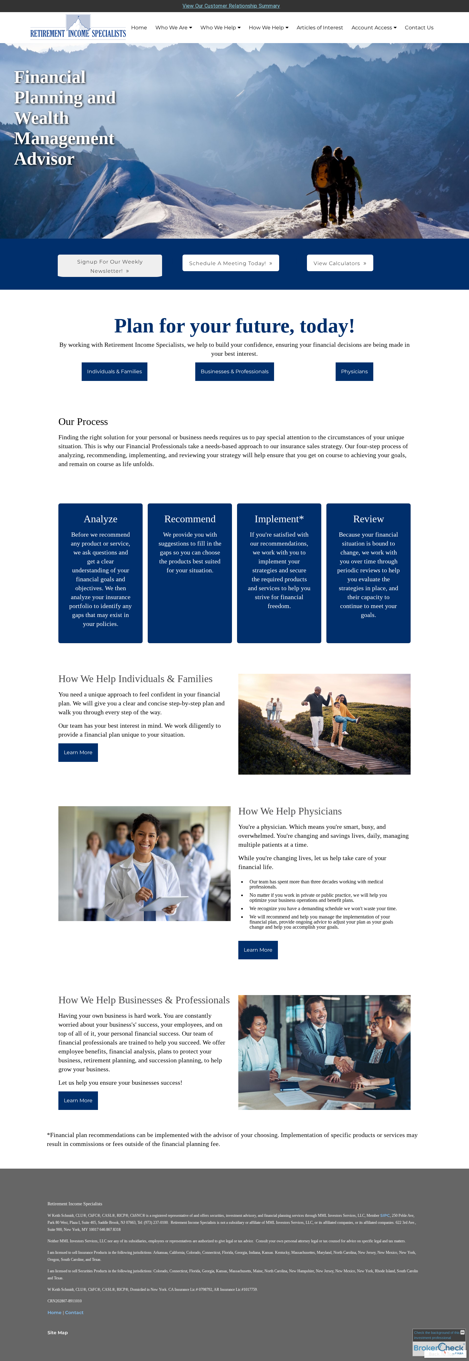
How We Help (266, 28)
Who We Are (171, 28)
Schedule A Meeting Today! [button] (227, 263)
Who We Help (218, 28)
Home (139, 28)
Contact (74, 1312)
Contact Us (419, 28)
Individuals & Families (114, 371)
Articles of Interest (320, 28)
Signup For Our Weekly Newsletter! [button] (110, 266)
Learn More (78, 752)
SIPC (385, 1215)
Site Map (58, 1332)
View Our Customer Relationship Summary (231, 6)
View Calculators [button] (337, 263)
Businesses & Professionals (235, 371)
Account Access (372, 28)
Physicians (354, 371)
